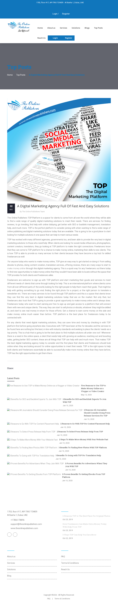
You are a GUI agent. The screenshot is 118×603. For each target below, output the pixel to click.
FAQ (63, 556)
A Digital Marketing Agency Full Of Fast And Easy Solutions (63, 206)
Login (55, 38)
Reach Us (41, 38)
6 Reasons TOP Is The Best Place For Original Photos (86, 516)
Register (66, 14)
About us (51, 28)
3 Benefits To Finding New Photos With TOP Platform (83, 447)
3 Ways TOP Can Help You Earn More (79, 534)
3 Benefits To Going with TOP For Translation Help (78, 455)
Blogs (87, 28)
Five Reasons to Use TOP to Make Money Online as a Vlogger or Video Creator (93, 388)
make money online (16, 268)
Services (63, 28)
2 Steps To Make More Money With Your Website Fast (83, 439)
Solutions (76, 28)
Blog (9, 576)
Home (40, 28)
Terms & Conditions (70, 563)
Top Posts (98, 28)
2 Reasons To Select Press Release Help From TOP (80, 431)
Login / (55, 14)
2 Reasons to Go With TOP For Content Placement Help (85, 423)
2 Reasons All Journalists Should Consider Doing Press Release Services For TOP (97, 413)
